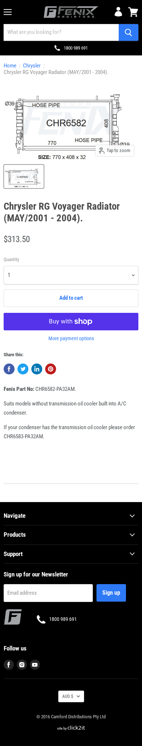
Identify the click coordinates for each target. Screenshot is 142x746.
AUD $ (67, 696)
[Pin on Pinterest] (50, 369)
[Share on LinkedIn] (36, 369)
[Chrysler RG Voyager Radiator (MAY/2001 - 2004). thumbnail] (24, 176)
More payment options (71, 338)
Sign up (111, 592)
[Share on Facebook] (9, 369)
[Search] (128, 32)
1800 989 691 (76, 48)
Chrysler (32, 66)
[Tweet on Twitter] (22, 369)
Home (10, 66)
